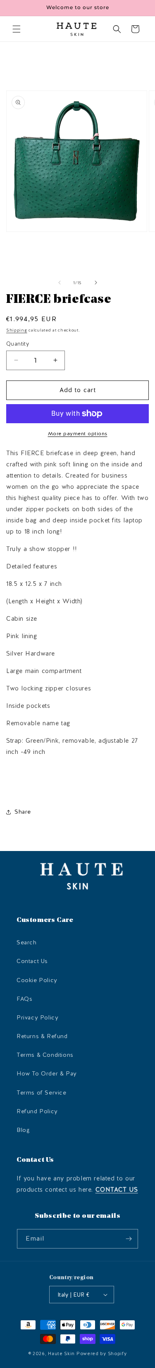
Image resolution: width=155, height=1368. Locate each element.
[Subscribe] (128, 1239)
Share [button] (22, 812)
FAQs (24, 999)
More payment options (77, 433)
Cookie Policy (37, 980)
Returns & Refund (42, 1036)
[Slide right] (96, 282)
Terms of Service (42, 1093)
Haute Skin (61, 1354)
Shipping (16, 330)
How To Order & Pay (47, 1074)
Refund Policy (37, 1111)
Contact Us (32, 961)
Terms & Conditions (45, 1055)
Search (27, 942)
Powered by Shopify (101, 1354)
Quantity (17, 343)
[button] (16, 29)
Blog (23, 1130)
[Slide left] (59, 282)
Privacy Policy (37, 1018)
